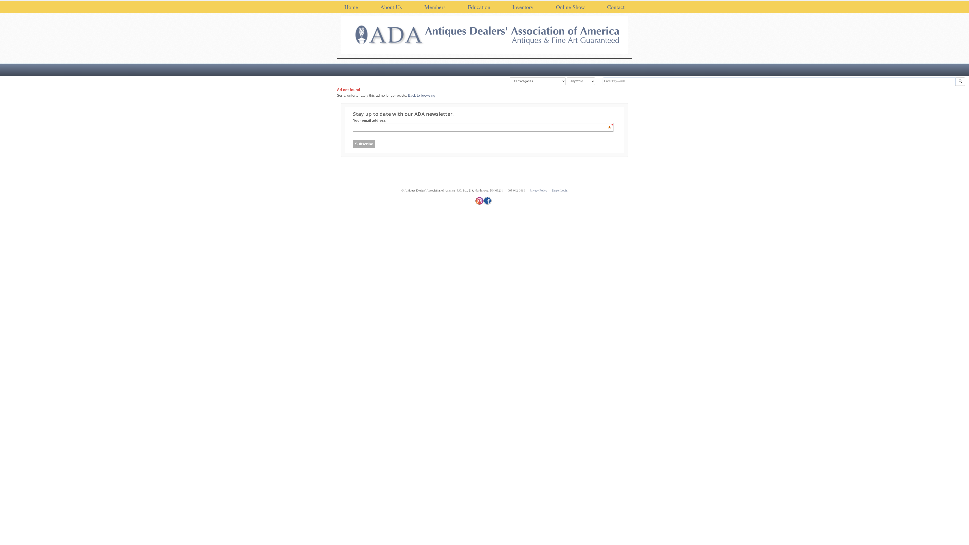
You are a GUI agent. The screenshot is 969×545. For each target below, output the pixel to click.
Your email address (482, 120)
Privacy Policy (538, 190)
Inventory (523, 7)
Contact (616, 7)
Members (435, 7)
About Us (391, 7)
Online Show (570, 7)
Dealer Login (560, 190)
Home (351, 7)
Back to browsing (421, 95)
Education (479, 7)
